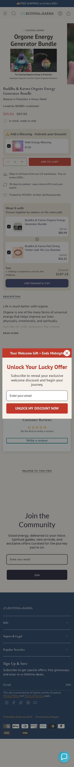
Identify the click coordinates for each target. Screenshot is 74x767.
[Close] (67, 353)
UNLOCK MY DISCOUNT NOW (37, 408)
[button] (64, 757)
